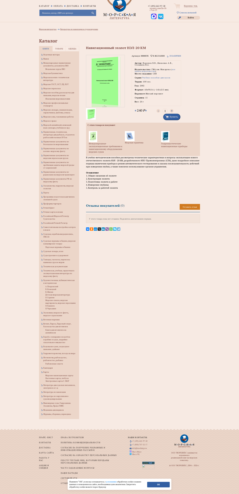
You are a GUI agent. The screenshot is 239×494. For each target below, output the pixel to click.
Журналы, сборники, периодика (57, 414)
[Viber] (107, 229)
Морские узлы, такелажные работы (58, 116)
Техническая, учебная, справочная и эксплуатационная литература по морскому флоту (58, 273)
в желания (158, 56)
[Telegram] (118, 229)
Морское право (50, 121)
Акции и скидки (44, 466)
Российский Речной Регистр (55, 223)
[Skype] (114, 229)
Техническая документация (55, 266)
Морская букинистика (53, 73)
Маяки (46, 59)
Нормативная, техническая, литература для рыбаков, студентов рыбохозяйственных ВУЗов (59, 135)
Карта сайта (46, 452)
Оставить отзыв (190, 206)
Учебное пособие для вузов (156, 77)
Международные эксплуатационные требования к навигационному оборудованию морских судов (105, 147)
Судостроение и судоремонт (55, 255)
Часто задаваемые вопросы (77, 468)
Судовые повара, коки (53, 251)
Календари (48, 368)
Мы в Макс (136, 452)
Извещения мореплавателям (57, 99)
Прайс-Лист (46, 437)
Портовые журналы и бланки (57, 247)
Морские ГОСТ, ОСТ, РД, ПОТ (56, 84)
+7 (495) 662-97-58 (156, 6)
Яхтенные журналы (51, 319)
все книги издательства (155, 70)
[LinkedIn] (103, 229)
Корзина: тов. (191, 5)
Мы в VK (136, 454)
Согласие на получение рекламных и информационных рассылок (83, 448)
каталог (44, 6)
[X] (99, 229)
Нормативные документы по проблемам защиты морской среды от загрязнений (58, 165)
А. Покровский (51, 286)
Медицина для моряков (53, 410)
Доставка (73, 6)
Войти (191, 17)
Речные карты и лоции (53, 212)
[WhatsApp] (111, 229)
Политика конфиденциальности (80, 442)
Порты (46, 192)
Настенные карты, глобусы (57, 378)
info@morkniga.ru (139, 448)
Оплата (58, 6)
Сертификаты (69, 478)
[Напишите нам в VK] (160, 16)
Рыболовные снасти (54, 363)
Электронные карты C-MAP (57, 381)
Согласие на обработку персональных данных (89, 455)
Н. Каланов (50, 306)
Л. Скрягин (49, 297)
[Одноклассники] (91, 229)
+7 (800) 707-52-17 (139, 444)
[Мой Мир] (95, 229)
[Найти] (92, 13)
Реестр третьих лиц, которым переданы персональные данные (85, 461)
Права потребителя (72, 437)
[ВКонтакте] (87, 229)
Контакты (89, 6)
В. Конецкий (50, 289)
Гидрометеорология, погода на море (59, 353)
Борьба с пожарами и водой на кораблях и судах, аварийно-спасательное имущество (56, 340)
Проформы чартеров (52, 203)
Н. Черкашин (50, 308)
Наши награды (69, 473)
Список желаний (188, 12)
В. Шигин (49, 292)
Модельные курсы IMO (55, 69)
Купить (174, 116)
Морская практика (134, 142)
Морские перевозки (52, 88)
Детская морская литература (57, 295)
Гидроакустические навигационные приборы (174, 145)
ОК (158, 485)
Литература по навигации (54, 392)
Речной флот (48, 208)
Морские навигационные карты (59, 375)
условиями (111, 481)
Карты (46, 372)
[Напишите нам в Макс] (154, 16)
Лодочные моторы (51, 54)
